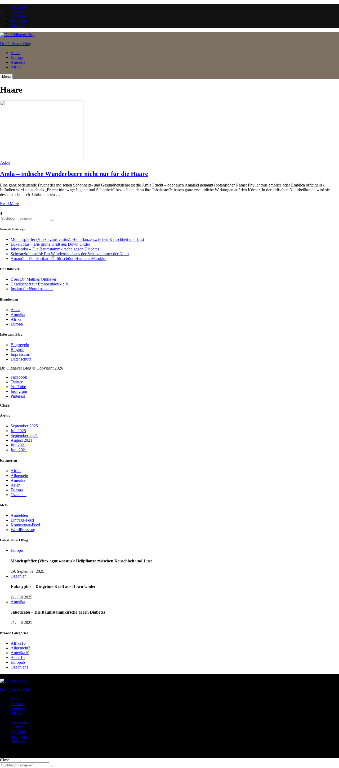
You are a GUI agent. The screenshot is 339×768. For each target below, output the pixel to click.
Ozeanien (18, 494)
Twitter (17, 11)
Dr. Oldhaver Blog (15, 43)
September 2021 (24, 435)
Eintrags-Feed (22, 520)
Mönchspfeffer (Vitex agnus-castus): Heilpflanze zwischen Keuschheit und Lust (77, 239)
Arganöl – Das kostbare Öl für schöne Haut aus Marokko (58, 258)
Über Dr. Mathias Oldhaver (33, 279)
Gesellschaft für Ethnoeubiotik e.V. (40, 284)
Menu (6, 77)
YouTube (18, 16)
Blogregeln (20, 344)
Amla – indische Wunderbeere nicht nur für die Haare (74, 173)
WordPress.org (23, 529)
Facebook (19, 6)
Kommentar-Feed (25, 525)
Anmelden (19, 515)
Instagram (19, 21)
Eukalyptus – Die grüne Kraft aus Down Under (50, 244)
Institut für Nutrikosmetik (32, 289)
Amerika (18, 62)
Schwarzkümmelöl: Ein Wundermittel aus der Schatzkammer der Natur (70, 253)
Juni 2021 (19, 450)
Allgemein (19, 475)
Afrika (16, 67)
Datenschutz (21, 359)
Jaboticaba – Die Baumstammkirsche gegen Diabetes (55, 249)
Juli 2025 (18, 430)
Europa (17, 57)
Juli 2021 (18, 445)
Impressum (20, 354)
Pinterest (18, 25)
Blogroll (17, 349)
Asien (15, 52)
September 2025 (24, 426)
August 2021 (21, 440)
